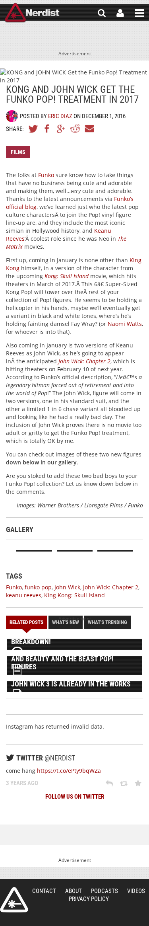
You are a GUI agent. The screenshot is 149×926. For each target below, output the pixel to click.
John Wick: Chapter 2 (110, 587)
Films (18, 152)
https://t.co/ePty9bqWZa (69, 770)
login (120, 13)
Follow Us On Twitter (74, 796)
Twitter (33, 128)
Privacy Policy (89, 899)
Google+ (61, 128)
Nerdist (32, 13)
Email (89, 128)
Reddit (75, 128)
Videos (136, 891)
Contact (44, 891)
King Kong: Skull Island (74, 595)
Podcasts (104, 891)
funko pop (38, 587)
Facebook (47, 128)
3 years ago (22, 783)
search (102, 13)
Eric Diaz (60, 116)
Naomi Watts (125, 324)
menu (139, 13)
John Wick (67, 587)
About (73, 891)
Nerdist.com (14, 899)
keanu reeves (23, 595)
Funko (46, 175)
